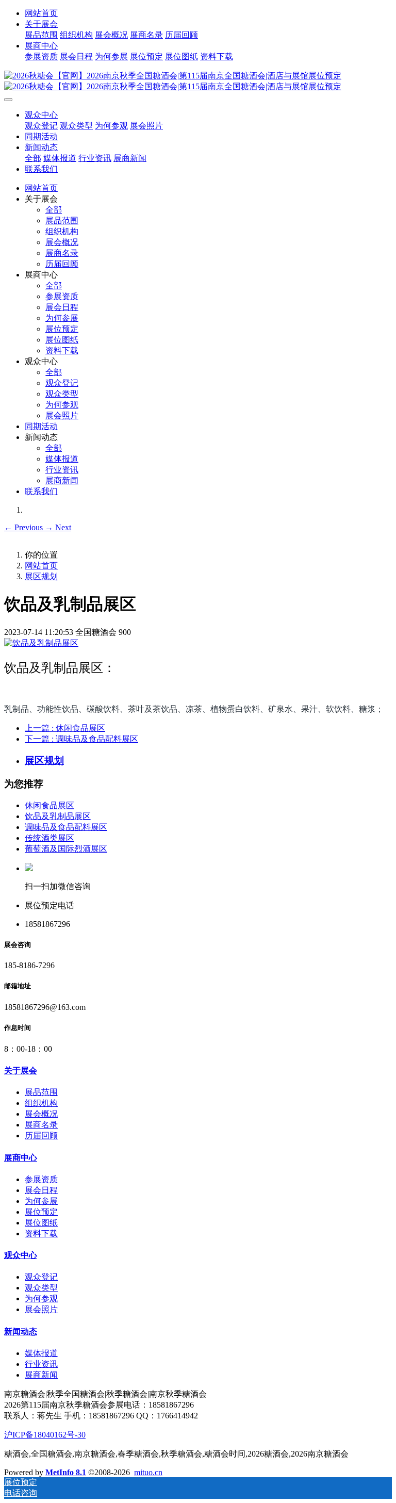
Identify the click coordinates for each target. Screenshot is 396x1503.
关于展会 (41, 24)
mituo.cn (148, 1472)
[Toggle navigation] (8, 99)
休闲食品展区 (49, 805)
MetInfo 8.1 (65, 1472)
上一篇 (65, 728)
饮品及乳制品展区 (58, 816)
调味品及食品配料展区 (66, 827)
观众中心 (41, 114)
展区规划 (41, 576)
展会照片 (146, 125)
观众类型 (76, 125)
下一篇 (81, 738)
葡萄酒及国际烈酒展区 (66, 848)
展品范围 (41, 34)
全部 (33, 158)
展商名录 (146, 34)
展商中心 (41, 45)
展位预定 (146, 56)
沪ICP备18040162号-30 (45, 1434)
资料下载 (216, 56)
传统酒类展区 (49, 838)
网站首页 (41, 13)
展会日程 (76, 56)
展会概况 (111, 34)
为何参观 (111, 125)
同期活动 (41, 136)
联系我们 (41, 169)
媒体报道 (59, 158)
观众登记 (41, 125)
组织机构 (76, 34)
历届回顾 (181, 34)
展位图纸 (181, 56)
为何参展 (111, 56)
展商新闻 (129, 158)
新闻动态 (41, 147)
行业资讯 (94, 158)
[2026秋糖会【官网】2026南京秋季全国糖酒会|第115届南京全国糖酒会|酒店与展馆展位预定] (198, 81)
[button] (24, 527)
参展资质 (41, 56)
